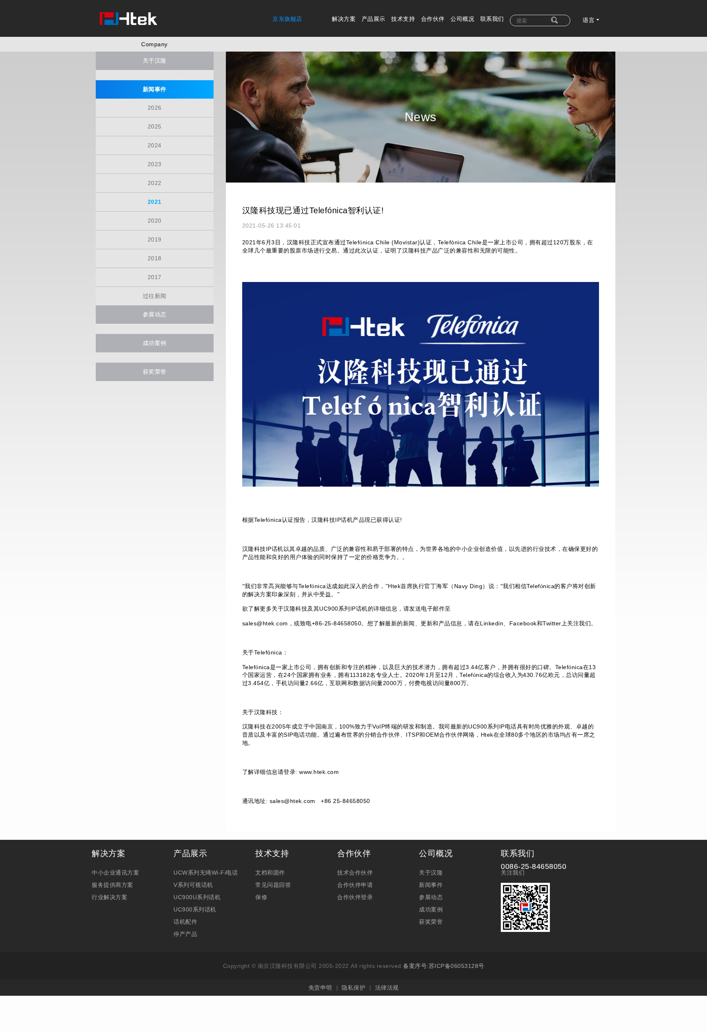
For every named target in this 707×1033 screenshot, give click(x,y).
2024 (155, 145)
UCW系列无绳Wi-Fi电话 (205, 872)
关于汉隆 (155, 60)
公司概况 (462, 19)
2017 (155, 277)
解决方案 (344, 19)
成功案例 (155, 343)
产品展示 (373, 19)
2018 (155, 258)
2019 (155, 239)
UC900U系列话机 (197, 897)
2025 (155, 126)
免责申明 (320, 987)
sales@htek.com (292, 801)
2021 (155, 201)
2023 (155, 164)
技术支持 (403, 19)
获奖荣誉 (155, 371)
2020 (155, 220)
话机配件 (185, 921)
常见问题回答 (273, 885)
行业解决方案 (109, 897)
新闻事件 (155, 89)
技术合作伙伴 (355, 872)
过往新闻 (155, 296)
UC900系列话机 (194, 909)
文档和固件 (270, 872)
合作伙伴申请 (355, 885)
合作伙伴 (433, 19)
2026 (155, 107)
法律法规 (387, 987)
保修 (261, 897)
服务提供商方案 (112, 885)
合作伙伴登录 (355, 897)
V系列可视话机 (193, 885)
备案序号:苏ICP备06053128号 (443, 966)
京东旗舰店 (287, 19)
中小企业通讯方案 (115, 872)
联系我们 (492, 19)
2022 (155, 183)
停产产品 (185, 934)
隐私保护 (353, 987)
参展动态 (155, 314)
